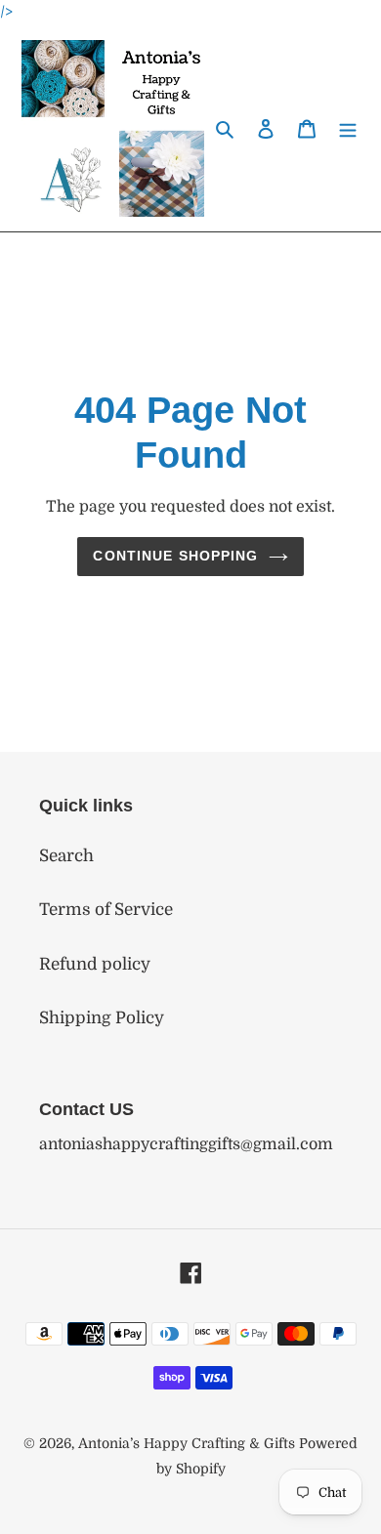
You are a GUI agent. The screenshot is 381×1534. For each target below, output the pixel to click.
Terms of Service (106, 909)
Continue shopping (175, 555)
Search (66, 856)
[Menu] (347, 128)
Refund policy (94, 964)
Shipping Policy (101, 1018)
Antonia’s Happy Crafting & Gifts (186, 1443)
